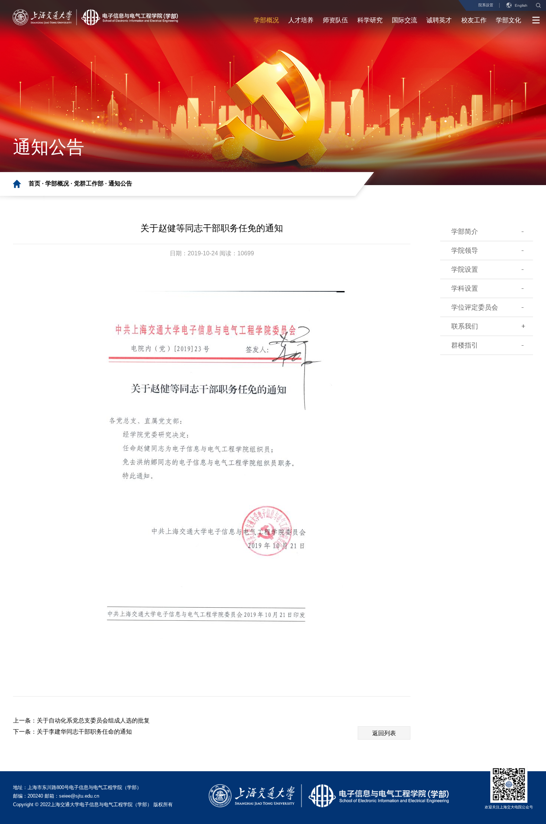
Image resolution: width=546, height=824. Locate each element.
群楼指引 (464, 345)
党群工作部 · (91, 183)
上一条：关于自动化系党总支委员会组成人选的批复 (81, 720)
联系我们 (464, 326)
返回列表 (384, 733)
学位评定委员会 (474, 307)
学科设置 (464, 288)
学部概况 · (59, 183)
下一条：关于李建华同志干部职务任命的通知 (72, 731)
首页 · (37, 183)
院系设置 (485, 5)
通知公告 (120, 183)
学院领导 (464, 250)
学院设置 (464, 269)
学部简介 (464, 231)
